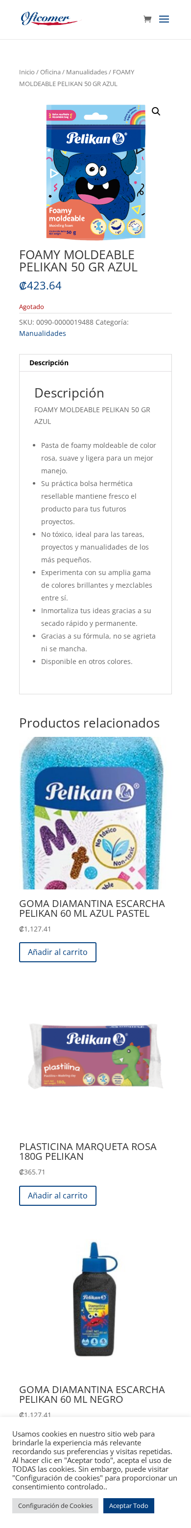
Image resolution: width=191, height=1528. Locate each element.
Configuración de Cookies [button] (55, 1505)
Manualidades (86, 71)
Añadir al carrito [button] (58, 952)
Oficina (50, 71)
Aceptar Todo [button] (128, 1505)
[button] (156, 111)
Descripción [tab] (49, 362)
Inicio (27, 71)
